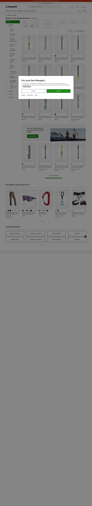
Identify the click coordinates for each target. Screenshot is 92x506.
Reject (33, 91)
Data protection (27, 86)
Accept (59, 91)
